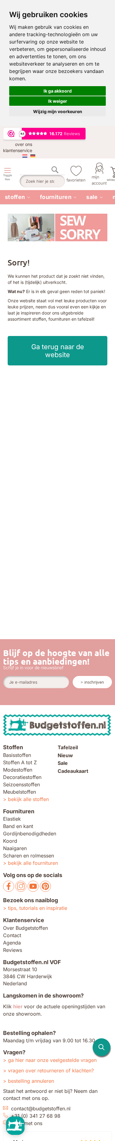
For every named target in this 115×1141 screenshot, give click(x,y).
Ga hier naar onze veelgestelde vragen (52, 1060)
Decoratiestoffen (22, 777)
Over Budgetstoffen (25, 928)
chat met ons (27, 1123)
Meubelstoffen (19, 792)
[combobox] (42, 181)
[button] (101, 1047)
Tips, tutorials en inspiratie (37, 908)
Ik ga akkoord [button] (58, 90)
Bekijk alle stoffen (28, 799)
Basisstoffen (17, 755)
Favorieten (76, 179)
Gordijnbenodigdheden (29, 833)
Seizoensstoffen (21, 784)
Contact (12, 935)
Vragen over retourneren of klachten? (51, 1070)
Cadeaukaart (73, 771)
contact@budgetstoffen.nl (41, 1108)
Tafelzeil (68, 747)
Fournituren (55, 197)
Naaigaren (15, 848)
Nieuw (65, 755)
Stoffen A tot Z (20, 762)
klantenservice (17, 150)
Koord (10, 841)
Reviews (12, 950)
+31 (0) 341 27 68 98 (35, 1116)
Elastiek (12, 819)
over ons (23, 144)
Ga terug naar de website (57, 351)
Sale (92, 197)
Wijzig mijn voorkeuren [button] (57, 111)
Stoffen (15, 197)
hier (18, 1006)
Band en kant (18, 826)
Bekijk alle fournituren (33, 863)
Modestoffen (17, 770)
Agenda (12, 943)
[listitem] (17, 197)
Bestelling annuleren (31, 1081)
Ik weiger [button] (57, 101)
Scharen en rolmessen (28, 856)
